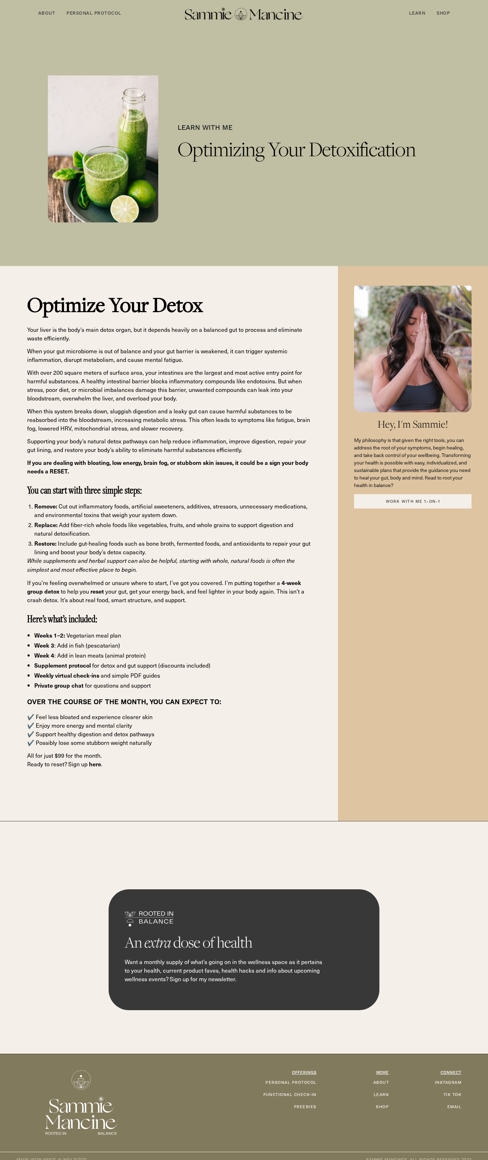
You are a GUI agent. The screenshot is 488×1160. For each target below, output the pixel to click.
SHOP (382, 1107)
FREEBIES (305, 1107)
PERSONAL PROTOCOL (290, 1082)
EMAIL (454, 1107)
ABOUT (381, 1082)
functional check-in (290, 1094)
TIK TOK (452, 1094)
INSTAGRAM (448, 1082)
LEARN (381, 1094)
